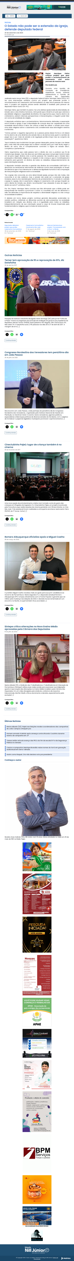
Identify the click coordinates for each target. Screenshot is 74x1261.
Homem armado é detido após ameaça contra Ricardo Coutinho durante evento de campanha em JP (35, 735)
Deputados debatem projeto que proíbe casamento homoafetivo (13, 227)
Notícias (8, 22)
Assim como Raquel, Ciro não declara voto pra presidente (29, 755)
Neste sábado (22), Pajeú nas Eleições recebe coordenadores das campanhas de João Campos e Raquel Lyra (37, 728)
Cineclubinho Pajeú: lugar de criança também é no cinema (33, 446)
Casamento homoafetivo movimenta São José (34, 226)
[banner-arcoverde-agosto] (37, 240)
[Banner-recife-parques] (37, 857)
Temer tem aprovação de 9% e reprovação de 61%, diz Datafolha (34, 261)
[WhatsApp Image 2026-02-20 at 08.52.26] (37, 934)
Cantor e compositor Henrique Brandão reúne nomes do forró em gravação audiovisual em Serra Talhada (36, 749)
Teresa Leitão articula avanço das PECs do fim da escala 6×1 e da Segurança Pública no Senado (37, 742)
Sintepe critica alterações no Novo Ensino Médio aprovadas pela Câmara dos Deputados (31, 628)
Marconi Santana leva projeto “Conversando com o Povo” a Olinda (56, 227)
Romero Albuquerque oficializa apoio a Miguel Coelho (34, 536)
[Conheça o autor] (37, 800)
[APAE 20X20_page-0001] (37, 1012)
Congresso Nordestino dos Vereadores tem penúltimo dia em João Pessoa (37, 353)
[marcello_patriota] (37, 1235)
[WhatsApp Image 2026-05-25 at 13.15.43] (37, 894)
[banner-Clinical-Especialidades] (37, 975)
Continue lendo (10, 340)
